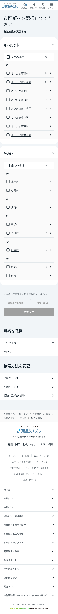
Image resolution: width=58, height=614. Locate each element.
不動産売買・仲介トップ (16, 413)
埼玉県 (23, 418)
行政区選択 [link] (36, 418)
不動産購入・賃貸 (41, 413)
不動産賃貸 (9, 418)
